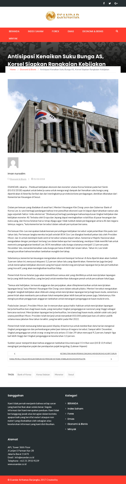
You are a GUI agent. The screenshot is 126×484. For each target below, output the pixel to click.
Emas (71, 31)
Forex (55, 31)
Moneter (59, 374)
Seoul (71, 374)
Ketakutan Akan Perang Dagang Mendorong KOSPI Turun (88, 353)
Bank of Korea (24, 374)
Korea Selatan (43, 374)
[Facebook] (104, 3)
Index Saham (35, 31)
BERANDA (14, 31)
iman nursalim (16, 173)
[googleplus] (115, 3)
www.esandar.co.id (17, 464)
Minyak (13, 38)
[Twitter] (109, 3)
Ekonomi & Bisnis (93, 31)
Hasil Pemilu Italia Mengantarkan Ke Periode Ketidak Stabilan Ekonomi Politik (47, 359)
